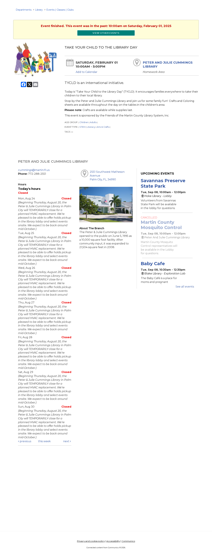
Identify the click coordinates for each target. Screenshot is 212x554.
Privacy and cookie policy (91, 541)
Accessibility (113, 541)
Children (84, 122)
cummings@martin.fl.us (34, 170)
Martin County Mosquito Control (161, 224)
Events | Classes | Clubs (60, 9)
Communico (128, 541)
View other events (106, 32)
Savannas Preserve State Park (163, 183)
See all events (185, 286)
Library (39, 9)
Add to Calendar (86, 72)
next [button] (66, 441)
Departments (23, 9)
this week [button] (44, 441)
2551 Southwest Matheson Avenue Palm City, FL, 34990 (107, 175)
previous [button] (25, 441)
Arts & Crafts (103, 127)
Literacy (91, 127)
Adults (93, 122)
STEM (82, 127)
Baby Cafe (153, 263)
